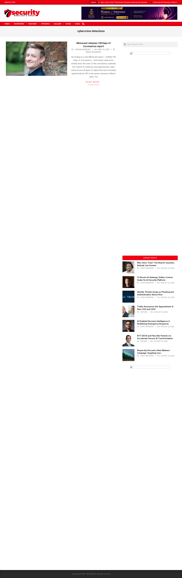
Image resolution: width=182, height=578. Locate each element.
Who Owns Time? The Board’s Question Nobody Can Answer (124, 2)
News (88, 52)
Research (96, 52)
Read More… (93, 82)
